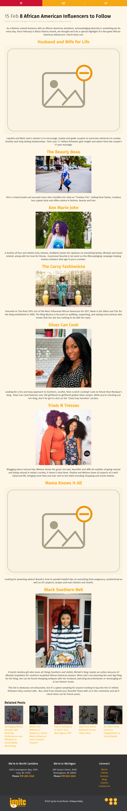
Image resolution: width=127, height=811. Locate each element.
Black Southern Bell (63, 589)
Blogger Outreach (29, 21)
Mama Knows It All (63, 482)
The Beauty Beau (63, 151)
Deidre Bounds (65, 21)
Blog (104, 779)
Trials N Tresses (63, 405)
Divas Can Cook (64, 324)
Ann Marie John (64, 207)
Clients (104, 772)
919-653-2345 (68, 776)
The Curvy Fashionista (63, 266)
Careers (104, 782)
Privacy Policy (76, 801)
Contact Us (104, 786)
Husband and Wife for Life (63, 41)
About (104, 769)
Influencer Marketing (46, 21)
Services (104, 776)
